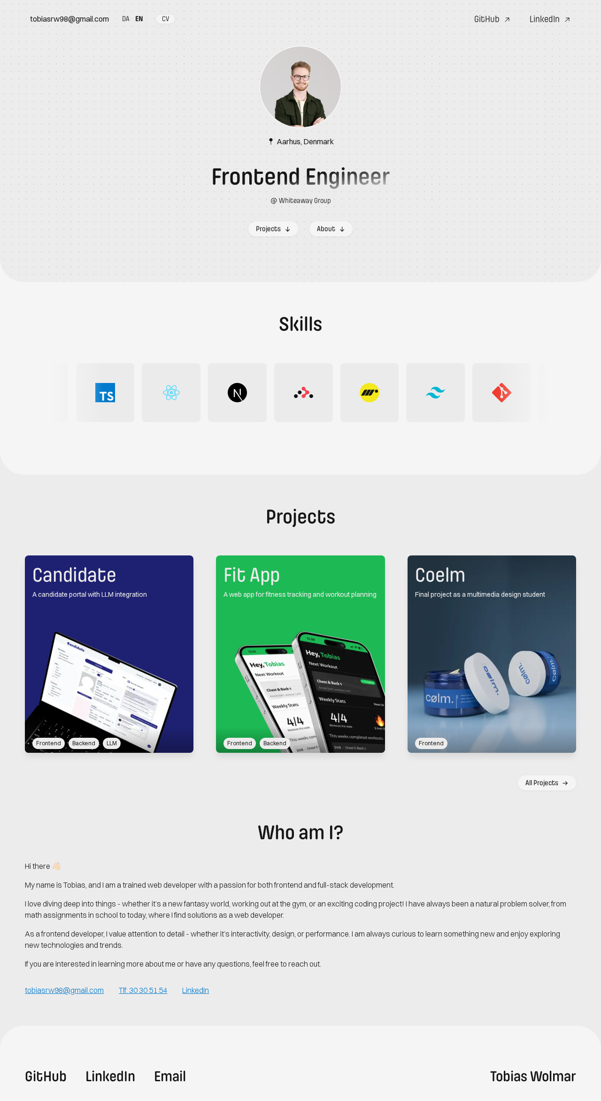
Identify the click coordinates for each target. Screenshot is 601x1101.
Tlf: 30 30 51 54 (143, 990)
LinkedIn (195, 990)
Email (170, 1076)
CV (165, 19)
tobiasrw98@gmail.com (69, 18)
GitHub (46, 1076)
